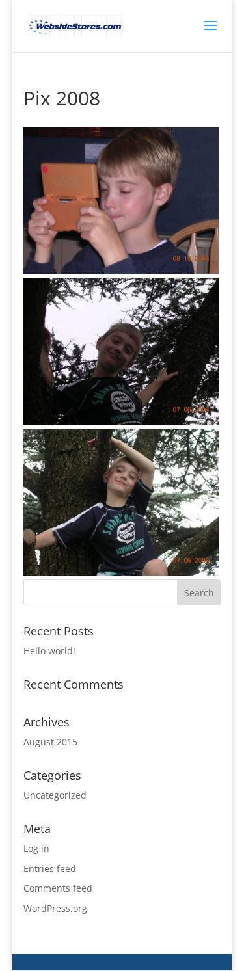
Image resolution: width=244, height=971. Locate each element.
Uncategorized (55, 795)
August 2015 (50, 742)
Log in (36, 848)
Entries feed (49, 868)
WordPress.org (55, 908)
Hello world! (49, 651)
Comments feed (57, 888)
